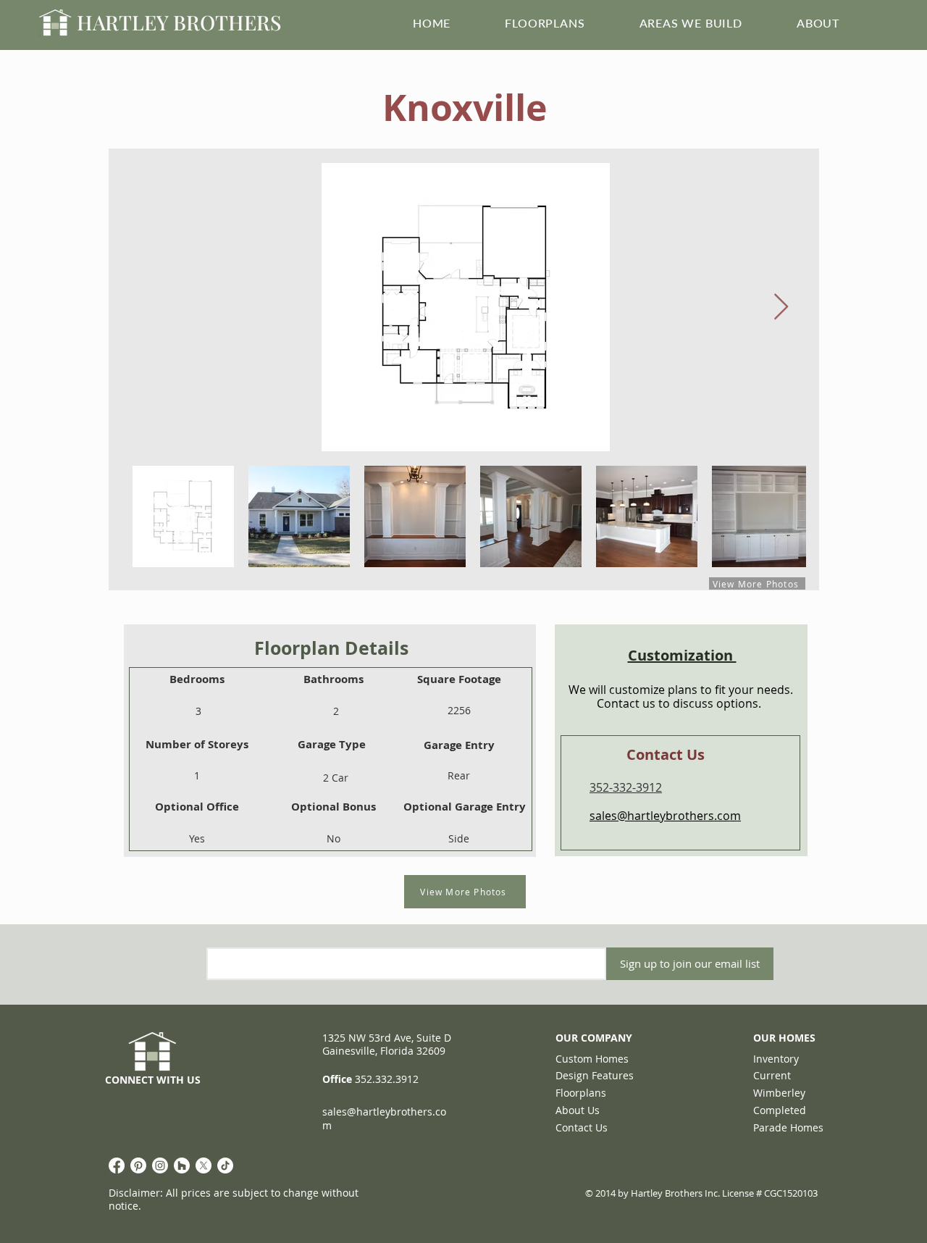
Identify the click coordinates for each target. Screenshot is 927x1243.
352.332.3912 (387, 1079)
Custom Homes (592, 1059)
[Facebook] (117, 1165)
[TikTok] (225, 1165)
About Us (577, 1110)
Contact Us (581, 1127)
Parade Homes (788, 1127)
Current (772, 1075)
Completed (779, 1110)
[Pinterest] (138, 1165)
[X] (203, 1165)
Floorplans (580, 1093)
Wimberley (779, 1093)
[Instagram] (160, 1165)
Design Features (594, 1075)
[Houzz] (182, 1165)
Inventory (776, 1059)
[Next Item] (781, 307)
